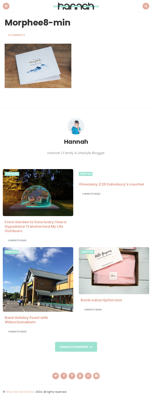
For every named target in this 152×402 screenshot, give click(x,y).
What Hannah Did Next (20, 392)
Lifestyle (85, 174)
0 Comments (16, 35)
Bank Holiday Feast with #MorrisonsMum (26, 320)
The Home (12, 174)
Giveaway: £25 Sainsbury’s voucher (111, 184)
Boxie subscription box (101, 300)
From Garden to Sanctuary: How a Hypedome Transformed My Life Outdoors (35, 226)
